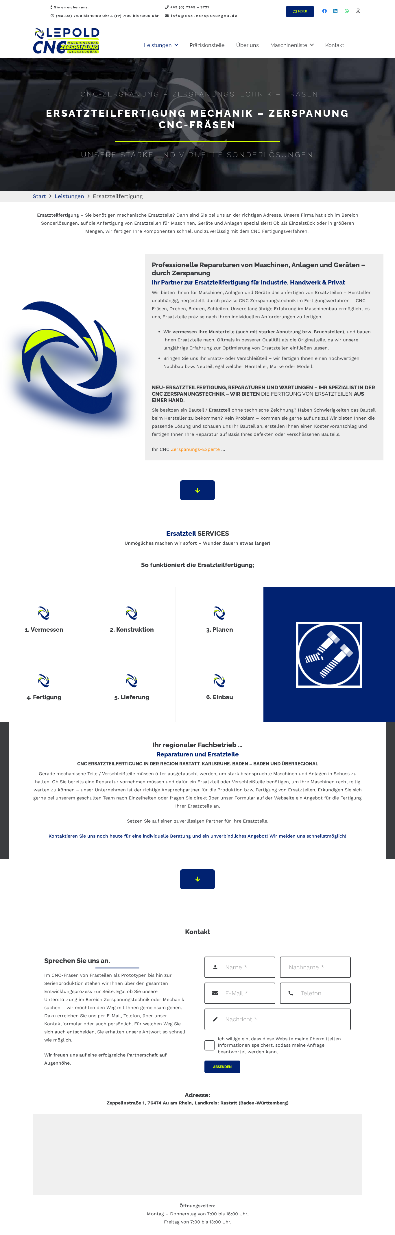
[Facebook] (324, 11)
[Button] (197, 490)
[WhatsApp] (346, 11)
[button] (176, 45)
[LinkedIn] (335, 11)
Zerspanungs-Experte (195, 449)
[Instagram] (357, 11)
